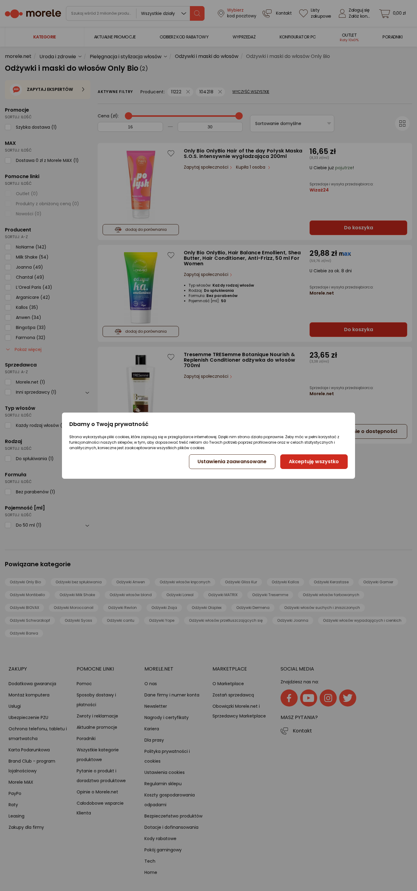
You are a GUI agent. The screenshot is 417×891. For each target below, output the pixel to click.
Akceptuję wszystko (314, 461)
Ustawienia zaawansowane (232, 461)
